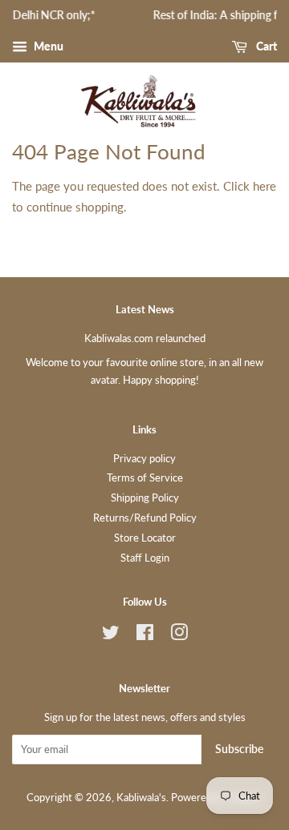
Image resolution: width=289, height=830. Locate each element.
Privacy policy (144, 458)
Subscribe (239, 748)
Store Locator (145, 537)
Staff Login (144, 557)
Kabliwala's (141, 797)
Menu (47, 46)
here (264, 186)
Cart (265, 46)
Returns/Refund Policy (145, 517)
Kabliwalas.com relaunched (145, 338)
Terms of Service (145, 477)
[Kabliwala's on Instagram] (179, 635)
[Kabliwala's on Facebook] (145, 635)
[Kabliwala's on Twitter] (111, 635)
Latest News (145, 309)
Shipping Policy (145, 497)
